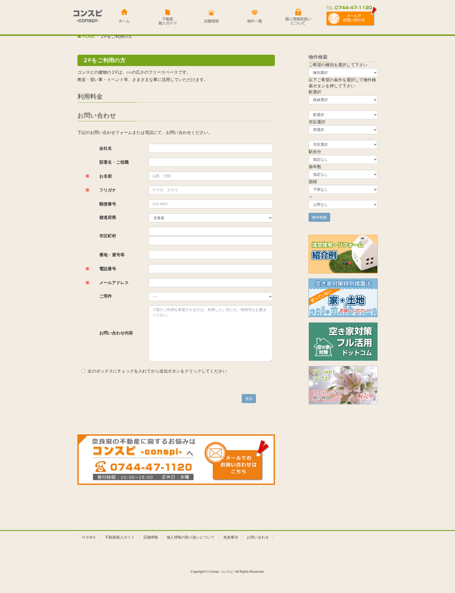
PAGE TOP (439, 570)
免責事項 (230, 537)
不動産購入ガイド (120, 537)
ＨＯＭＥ (89, 537)
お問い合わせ (258, 537)
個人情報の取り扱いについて (191, 537)
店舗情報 (150, 537)
